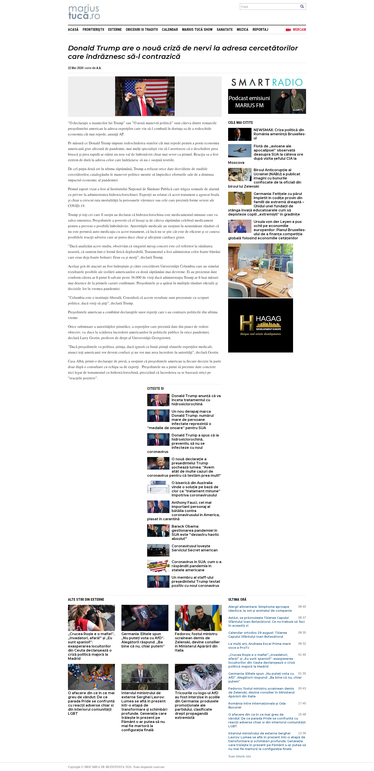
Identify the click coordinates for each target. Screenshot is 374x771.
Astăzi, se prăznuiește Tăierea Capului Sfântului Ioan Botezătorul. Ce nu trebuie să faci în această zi (266, 622)
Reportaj (260, 29)
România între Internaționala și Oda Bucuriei (257, 705)
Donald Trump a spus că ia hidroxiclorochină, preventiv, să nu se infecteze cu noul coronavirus (183, 443)
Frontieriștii (93, 29)
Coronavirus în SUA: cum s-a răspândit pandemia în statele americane (196, 566)
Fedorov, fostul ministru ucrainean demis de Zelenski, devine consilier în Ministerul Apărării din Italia (197, 642)
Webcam (299, 29)
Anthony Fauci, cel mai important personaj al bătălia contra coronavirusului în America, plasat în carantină (183, 511)
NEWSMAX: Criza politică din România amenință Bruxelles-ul (280, 134)
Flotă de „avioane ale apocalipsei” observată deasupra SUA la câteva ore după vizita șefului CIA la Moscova (265, 154)
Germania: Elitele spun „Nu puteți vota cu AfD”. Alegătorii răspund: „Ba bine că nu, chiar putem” (143, 640)
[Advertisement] (104, 414)
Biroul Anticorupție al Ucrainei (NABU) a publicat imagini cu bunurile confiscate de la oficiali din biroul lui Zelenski (264, 178)
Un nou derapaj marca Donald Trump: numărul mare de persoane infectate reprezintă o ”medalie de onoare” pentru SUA (180, 419)
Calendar (170, 29)
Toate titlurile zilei (239, 756)
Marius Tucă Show (197, 29)
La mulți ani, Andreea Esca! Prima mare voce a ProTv (259, 646)
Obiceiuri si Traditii (142, 29)
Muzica (242, 29)
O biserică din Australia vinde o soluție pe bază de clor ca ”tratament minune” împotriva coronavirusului (196, 489)
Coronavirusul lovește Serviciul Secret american (195, 548)
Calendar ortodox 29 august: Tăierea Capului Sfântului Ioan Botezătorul (257, 635)
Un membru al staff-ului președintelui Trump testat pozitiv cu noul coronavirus (196, 581)
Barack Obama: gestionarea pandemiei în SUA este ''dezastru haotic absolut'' (195, 532)
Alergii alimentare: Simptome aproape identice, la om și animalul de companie (260, 609)
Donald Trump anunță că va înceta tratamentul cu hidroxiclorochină (196, 400)
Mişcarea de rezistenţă (107, 12)
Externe (115, 29)
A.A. (99, 68)
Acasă (73, 29)
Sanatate (225, 29)
